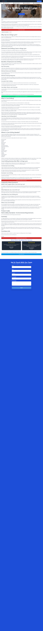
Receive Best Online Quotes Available (21, 96)
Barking (2, 236)
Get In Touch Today (21, 29)
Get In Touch (39, 1)
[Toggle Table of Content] (10, 32)
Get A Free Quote (21, 254)
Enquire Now (21, 256)
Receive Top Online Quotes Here (21, 180)
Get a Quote (21, 14)
